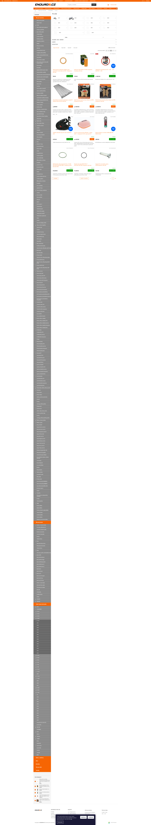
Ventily (38, 220)
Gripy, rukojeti (39, 424)
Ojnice (38, 202)
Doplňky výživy (39, 594)
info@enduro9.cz (73, 812)
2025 (38, 627)
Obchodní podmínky (69, 0)
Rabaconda (39, 84)
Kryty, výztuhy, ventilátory (42, 190)
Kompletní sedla (40, 474)
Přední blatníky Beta (41, 350)
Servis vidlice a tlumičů (41, 88)
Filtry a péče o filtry (40, 123)
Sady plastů (39, 353)
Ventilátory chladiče (40, 134)
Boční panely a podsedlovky (42, 292)
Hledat (93, 4)
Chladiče (38, 130)
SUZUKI (38, 750)
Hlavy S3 (38, 199)
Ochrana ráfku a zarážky (41, 72)
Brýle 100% (39, 555)
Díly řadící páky (40, 252)
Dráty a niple (39, 148)
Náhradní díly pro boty (41, 543)
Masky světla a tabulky (41, 318)
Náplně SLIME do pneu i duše (42, 70)
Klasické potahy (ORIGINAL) (42, 481)
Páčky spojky (39, 239)
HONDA (38, 738)
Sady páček (39, 241)
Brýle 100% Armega (40, 559)
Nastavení (60, 822)
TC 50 (38, 662)
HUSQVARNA (39, 609)
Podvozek (39, 390)
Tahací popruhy (40, 501)
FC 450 (38, 692)
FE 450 (38, 657)
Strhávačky (39, 592)
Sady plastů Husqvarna (41, 360)
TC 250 (38, 676)
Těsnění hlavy (39, 206)
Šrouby (38, 498)
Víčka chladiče (39, 137)
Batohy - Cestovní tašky (41, 525)
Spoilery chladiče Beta (41, 374)
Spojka (38, 490)
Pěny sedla (39, 476)
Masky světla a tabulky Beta (42, 327)
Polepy (38, 339)
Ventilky (38, 86)
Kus (56, 114)
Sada (54, 114)
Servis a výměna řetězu (41, 91)
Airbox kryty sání (40, 273)
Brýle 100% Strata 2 (40, 566)
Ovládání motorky (40, 232)
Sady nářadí (39, 57)
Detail (70, 106)
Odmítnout (83, 817)
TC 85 (38, 667)
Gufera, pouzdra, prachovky (42, 397)
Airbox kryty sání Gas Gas (41, 278)
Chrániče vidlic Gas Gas (41, 306)
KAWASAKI (39, 743)
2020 (38, 639)
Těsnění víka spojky (40, 211)
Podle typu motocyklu (41, 604)
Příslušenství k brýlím (41, 587)
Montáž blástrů (40, 463)
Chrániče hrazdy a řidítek (41, 455)
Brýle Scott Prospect (41, 575)
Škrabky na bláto (40, 38)
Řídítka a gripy (39, 422)
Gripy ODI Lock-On (40, 436)
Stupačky (38, 493)
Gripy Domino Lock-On (41, 427)
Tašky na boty (39, 539)
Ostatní (38, 229)
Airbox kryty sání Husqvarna (42, 280)
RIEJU (38, 741)
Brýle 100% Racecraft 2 (41, 562)
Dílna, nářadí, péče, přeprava (42, 27)
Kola (38, 141)
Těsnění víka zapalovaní (41, 215)
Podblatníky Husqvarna (41, 337)
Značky (37, 770)
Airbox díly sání (40, 282)
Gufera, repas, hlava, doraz (42, 411)
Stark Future (39, 745)
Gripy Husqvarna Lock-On (41, 431)
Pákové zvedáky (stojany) (42, 95)
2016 (38, 648)
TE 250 (38, 616)
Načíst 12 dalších (84, 178)
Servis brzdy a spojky (41, 59)
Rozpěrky (38, 162)
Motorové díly (39, 195)
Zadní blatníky (39, 376)
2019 (38, 641)
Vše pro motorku (40, 18)
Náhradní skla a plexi (41, 585)
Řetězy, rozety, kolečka (41, 420)
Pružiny (38, 401)
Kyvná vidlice (39, 392)
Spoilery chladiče (40, 364)
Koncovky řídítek (40, 465)
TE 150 (38, 613)
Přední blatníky (40, 341)
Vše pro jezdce (39, 522)
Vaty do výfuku (39, 517)
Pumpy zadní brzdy (40, 265)
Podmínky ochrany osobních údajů (81, 0)
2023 (38, 632)
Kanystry (38, 139)
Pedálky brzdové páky (41, 245)
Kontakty (61, 0)
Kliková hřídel (39, 197)
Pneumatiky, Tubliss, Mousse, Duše (43, 388)
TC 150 (38, 671)
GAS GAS (38, 727)
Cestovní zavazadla (40, 534)
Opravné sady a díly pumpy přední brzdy (43, 262)
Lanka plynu (39, 460)
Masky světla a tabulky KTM (42, 320)
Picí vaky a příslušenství (41, 527)
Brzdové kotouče (40, 146)
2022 (38, 634)
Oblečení (38, 601)
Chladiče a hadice (40, 125)
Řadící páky (39, 250)
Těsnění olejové (40, 208)
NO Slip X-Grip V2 (40, 488)
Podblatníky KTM (40, 332)
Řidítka (38, 467)
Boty (38, 541)
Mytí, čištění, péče (40, 32)
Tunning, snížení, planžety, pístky (43, 417)
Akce (37, 761)
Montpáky (39, 67)
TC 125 (38, 669)
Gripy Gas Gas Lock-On (41, 429)
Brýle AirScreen (40, 571)
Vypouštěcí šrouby (40, 114)
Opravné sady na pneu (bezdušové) (43, 74)
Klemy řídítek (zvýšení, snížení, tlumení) (43, 458)
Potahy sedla (39, 479)
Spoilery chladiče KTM (41, 367)
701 (37, 694)
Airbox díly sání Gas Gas (41, 287)
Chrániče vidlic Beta (40, 311)
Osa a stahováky (40, 158)
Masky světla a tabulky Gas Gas (43, 323)
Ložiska (38, 192)
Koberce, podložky (40, 29)
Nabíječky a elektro (40, 41)
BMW (38, 755)
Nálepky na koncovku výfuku (42, 519)
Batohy (38, 536)
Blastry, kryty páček (40, 20)
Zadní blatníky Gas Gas (41, 380)
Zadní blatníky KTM (40, 378)
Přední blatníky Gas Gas (41, 346)
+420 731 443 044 (73, 813)
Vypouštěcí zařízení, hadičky (42, 116)
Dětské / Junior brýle (41, 582)
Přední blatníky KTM (40, 343)
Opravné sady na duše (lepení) (42, 77)
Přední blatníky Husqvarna (42, 348)
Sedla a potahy (39, 472)
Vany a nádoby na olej (41, 111)
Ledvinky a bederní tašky (41, 529)
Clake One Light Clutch (41, 234)
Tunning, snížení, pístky (41, 404)
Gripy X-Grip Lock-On (41, 448)
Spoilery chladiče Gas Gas (42, 369)
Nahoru (55, 178)
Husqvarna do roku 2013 (41, 722)
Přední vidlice (39, 394)
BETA (38, 731)
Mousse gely (39, 65)
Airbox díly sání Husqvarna (42, 289)
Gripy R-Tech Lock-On (41, 443)
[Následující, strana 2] (113, 178)
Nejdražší (69, 47)
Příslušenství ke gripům (41, 452)
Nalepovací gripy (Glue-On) (42, 450)
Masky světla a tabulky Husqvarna (43, 325)
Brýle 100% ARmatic (40, 557)
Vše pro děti (39, 767)
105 (115, 178)
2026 (38, 625)
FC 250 (38, 687)
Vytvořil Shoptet (113, 822)
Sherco (38, 734)
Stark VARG (39, 748)
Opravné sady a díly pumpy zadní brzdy (43, 268)
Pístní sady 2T (39, 204)
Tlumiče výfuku (40, 512)
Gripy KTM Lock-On (40, 434)
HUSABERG (39, 729)
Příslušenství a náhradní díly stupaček (42, 496)
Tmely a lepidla (40, 104)
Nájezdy (38, 48)
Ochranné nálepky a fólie (41, 222)
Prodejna (55, 0)
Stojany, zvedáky (40, 93)
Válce (38, 218)
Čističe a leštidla (40, 36)
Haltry (38, 151)
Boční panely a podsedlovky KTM (43, 294)
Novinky (38, 764)
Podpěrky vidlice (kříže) (41, 52)
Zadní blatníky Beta (40, 385)
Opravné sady (39, 227)
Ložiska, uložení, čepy (41, 413)
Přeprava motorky (40, 45)
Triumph (38, 752)
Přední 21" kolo (40, 144)
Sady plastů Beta (40, 362)
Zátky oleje (39, 118)
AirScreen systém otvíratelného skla (44, 552)
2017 (38, 646)
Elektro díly (39, 121)
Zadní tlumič (39, 408)
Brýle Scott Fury (40, 578)
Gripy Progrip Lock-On (41, 438)
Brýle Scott (39, 573)
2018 (38, 643)
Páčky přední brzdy (40, 236)
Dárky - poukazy (40, 757)
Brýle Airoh (39, 569)
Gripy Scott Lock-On (40, 445)
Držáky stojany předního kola (42, 55)
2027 (38, 623)
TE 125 (38, 611)
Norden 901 (39, 724)
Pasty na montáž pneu (41, 79)
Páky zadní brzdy (40, 243)
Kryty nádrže (39, 313)
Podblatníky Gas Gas (41, 334)
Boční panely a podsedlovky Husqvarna (42, 299)
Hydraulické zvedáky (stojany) (42, 97)
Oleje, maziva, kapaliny (41, 225)
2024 (38, 630)
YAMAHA (38, 736)
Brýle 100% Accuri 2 (40, 564)
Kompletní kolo (40, 153)
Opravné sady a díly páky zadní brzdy (44, 248)
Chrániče (38, 599)
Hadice (38, 128)
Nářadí (38, 43)
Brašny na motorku (40, 532)
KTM (37, 607)
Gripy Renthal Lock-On (41, 441)
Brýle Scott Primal (40, 580)
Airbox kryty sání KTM (41, 275)
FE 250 (38, 620)
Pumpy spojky (39, 255)
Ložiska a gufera (40, 155)
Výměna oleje (39, 107)
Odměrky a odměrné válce (42, 109)
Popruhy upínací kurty (41, 50)
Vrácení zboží (92, 0)
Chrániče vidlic (39, 302)
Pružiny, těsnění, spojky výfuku (42, 510)
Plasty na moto (40, 271)
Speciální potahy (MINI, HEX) (42, 486)
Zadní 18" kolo (39, 165)
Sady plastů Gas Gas (40, 357)
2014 (38, 653)
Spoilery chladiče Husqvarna (42, 371)
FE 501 (38, 660)
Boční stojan (39, 22)
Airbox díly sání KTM (40, 285)
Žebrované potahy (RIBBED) (42, 483)
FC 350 (38, 690)
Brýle (38, 550)
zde (71, 819)
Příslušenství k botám (41, 545)
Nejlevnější (63, 47)
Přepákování (39, 406)
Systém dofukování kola (41, 176)
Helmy (38, 596)
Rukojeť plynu (39, 469)
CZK (143, 0)
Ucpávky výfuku (40, 514)
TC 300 (38, 678)
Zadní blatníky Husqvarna (42, 383)
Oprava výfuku (39, 508)
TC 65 (38, 664)
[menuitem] (38, 8)
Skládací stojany (40, 102)
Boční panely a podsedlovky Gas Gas (44, 296)
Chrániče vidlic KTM (40, 304)
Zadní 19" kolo (39, 188)
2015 (38, 650)
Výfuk (38, 503)
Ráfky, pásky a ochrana (41, 160)
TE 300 (38, 618)
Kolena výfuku (39, 505)
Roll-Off (38, 589)
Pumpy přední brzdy (40, 259)
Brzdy (38, 25)
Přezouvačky (39, 81)
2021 (38, 636)
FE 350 (38, 655)
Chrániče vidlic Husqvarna (42, 309)
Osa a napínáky (40, 185)
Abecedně (75, 47)
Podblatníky (39, 330)
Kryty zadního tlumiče (41, 316)
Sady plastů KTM (40, 355)
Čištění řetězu (39, 34)
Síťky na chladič (40, 132)
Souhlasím (91, 817)
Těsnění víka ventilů (40, 213)
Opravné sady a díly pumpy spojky (43, 257)
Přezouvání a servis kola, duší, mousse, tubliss (42, 62)
